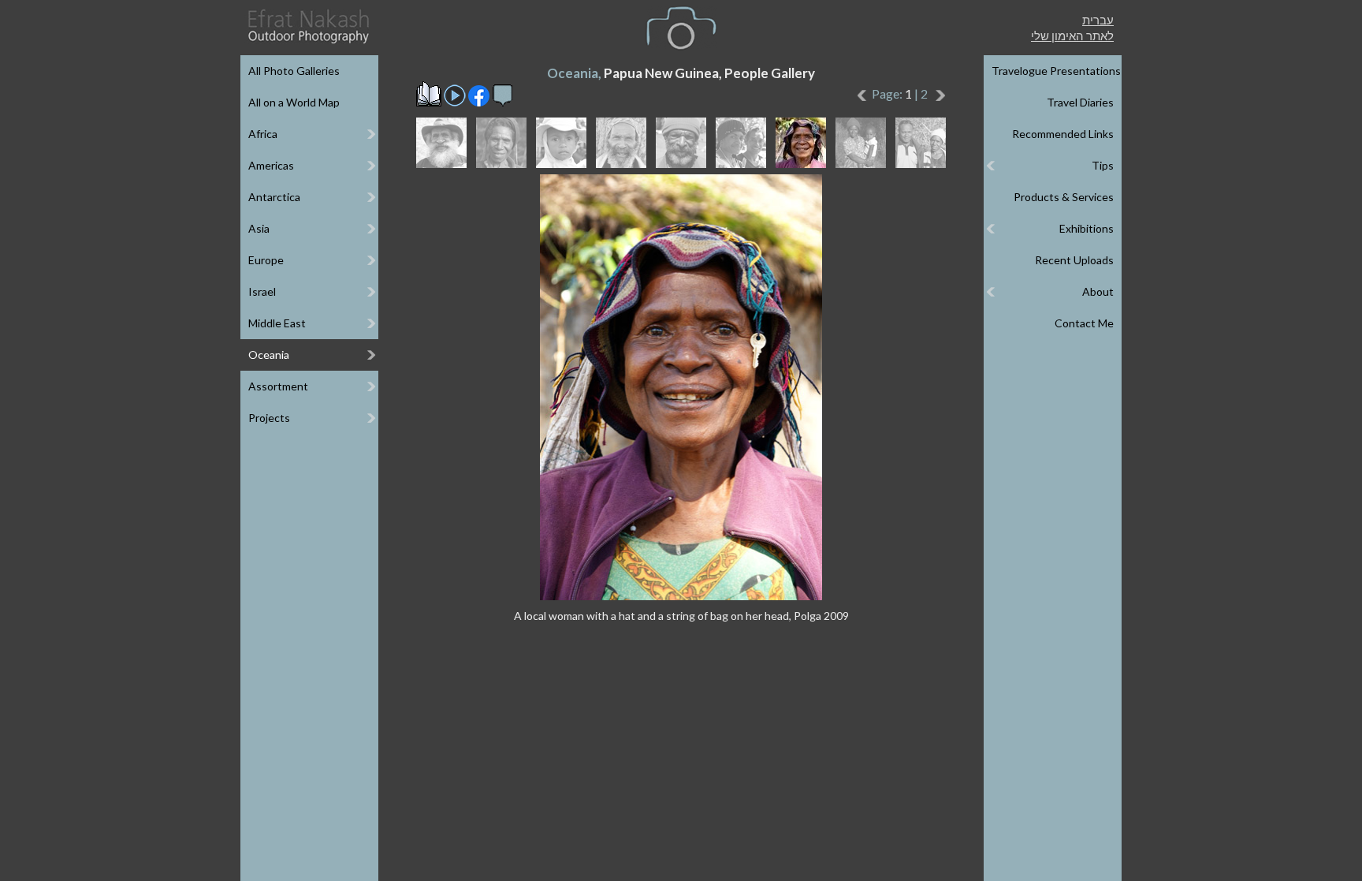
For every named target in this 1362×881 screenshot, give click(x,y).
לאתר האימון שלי (1072, 35)
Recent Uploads (1074, 260)
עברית (1098, 20)
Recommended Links (1063, 133)
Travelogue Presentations (1056, 70)
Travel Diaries (1080, 102)
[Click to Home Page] (307, 26)
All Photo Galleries (294, 70)
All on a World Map (294, 102)
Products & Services (1064, 196)
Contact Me (1084, 323)
